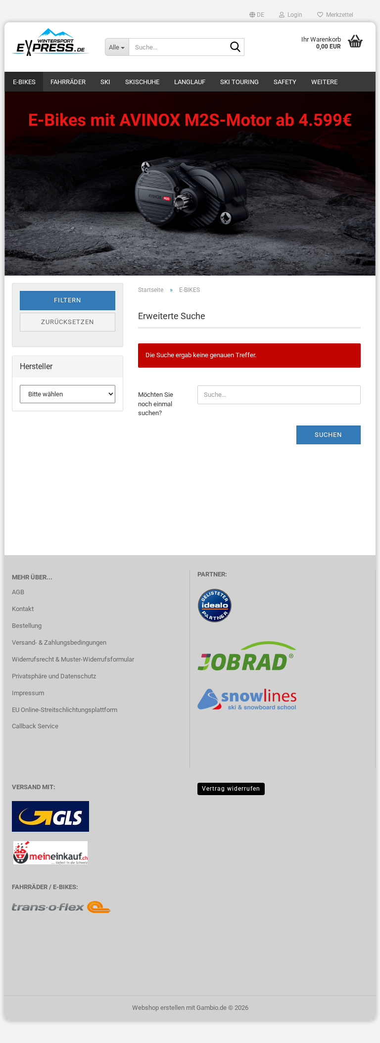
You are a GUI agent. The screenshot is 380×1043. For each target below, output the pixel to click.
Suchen (328, 434)
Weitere (324, 82)
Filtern (67, 300)
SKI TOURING (239, 82)
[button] (257, 14)
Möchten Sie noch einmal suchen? (155, 404)
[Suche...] (235, 47)
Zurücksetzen (67, 322)
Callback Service (35, 726)
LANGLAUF (189, 82)
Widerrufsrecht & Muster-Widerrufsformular (73, 659)
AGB (18, 592)
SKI (105, 82)
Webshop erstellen (158, 1007)
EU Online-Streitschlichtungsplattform (64, 709)
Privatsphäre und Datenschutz (54, 676)
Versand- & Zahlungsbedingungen (59, 642)
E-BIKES (24, 82)
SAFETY (285, 82)
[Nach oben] (353, 1028)
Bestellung (27, 625)
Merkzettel (338, 14)
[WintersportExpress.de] (51, 42)
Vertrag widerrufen (231, 788)
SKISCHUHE (142, 82)
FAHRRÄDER (68, 82)
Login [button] (293, 14)
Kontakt (23, 609)
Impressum (28, 693)
